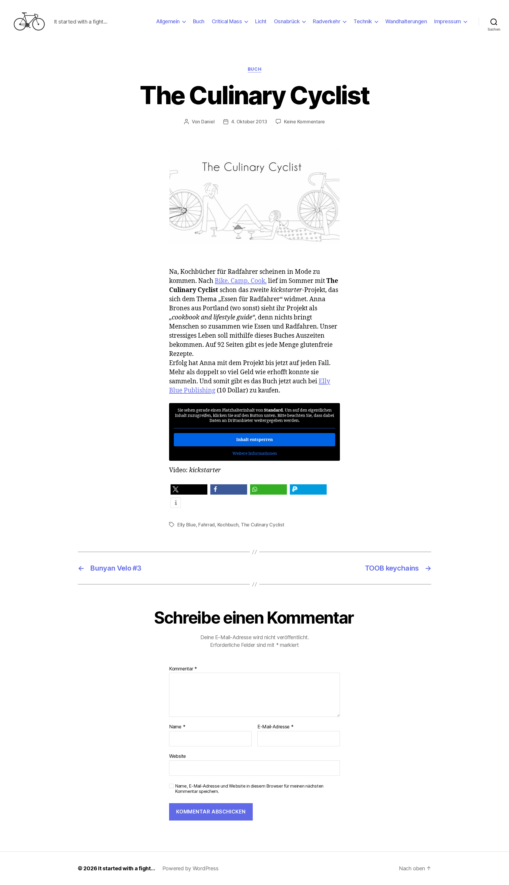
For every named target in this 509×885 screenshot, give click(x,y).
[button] (189, 489)
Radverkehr (326, 21)
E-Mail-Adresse (275, 727)
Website (177, 756)
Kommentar (183, 669)
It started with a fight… (126, 868)
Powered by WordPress (190, 868)
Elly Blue (186, 525)
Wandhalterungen (406, 21)
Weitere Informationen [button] (254, 453)
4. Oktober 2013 (249, 122)
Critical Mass (227, 21)
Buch (198, 21)
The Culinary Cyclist (262, 525)
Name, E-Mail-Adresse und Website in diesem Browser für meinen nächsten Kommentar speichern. (249, 788)
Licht (261, 21)
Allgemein (168, 21)
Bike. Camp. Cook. (241, 281)
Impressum (447, 21)
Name (177, 727)
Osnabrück (287, 21)
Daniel (207, 122)
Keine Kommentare (304, 122)
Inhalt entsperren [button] (254, 439)
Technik (362, 21)
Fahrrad (206, 525)
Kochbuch (228, 525)
